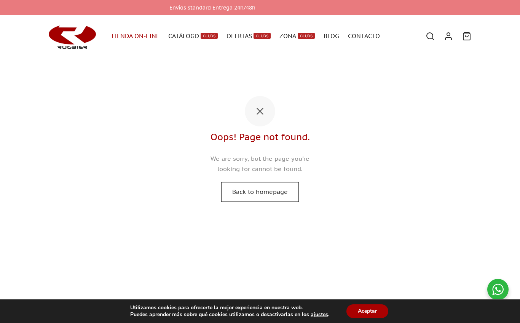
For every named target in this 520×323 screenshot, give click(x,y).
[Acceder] (448, 36)
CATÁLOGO (191, 36)
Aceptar (367, 311)
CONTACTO (364, 36)
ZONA (296, 36)
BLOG (331, 36)
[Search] (430, 36)
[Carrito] (466, 36)
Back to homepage (260, 191)
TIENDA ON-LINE (135, 36)
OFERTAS (247, 36)
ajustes (319, 314)
